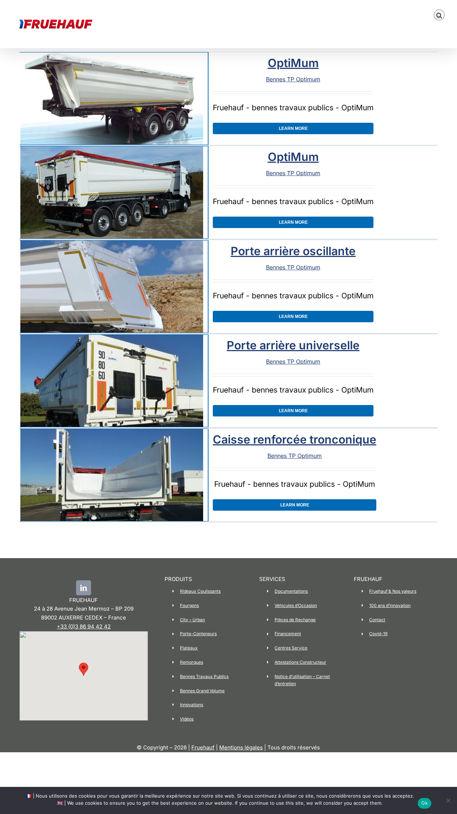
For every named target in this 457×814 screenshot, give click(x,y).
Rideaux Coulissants (200, 591)
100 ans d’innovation (390, 605)
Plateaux (189, 648)
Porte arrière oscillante (293, 251)
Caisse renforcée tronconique (294, 439)
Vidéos (187, 719)
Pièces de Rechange (295, 619)
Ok (424, 803)
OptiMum (293, 63)
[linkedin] (83, 587)
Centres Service (291, 648)
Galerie (109, 98)
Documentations (291, 591)
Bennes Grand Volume (202, 690)
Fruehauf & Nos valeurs (392, 591)
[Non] (448, 800)
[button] (439, 15)
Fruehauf (203, 747)
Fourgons (189, 605)
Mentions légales (241, 747)
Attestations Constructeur (300, 662)
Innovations (191, 704)
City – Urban (192, 619)
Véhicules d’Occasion (296, 605)
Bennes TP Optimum (293, 79)
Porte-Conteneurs (198, 633)
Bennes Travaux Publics (204, 676)
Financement (288, 633)
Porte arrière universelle (293, 345)
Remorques (191, 662)
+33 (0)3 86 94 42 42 (84, 626)
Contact (377, 619)
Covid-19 (378, 633)
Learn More (293, 128)
